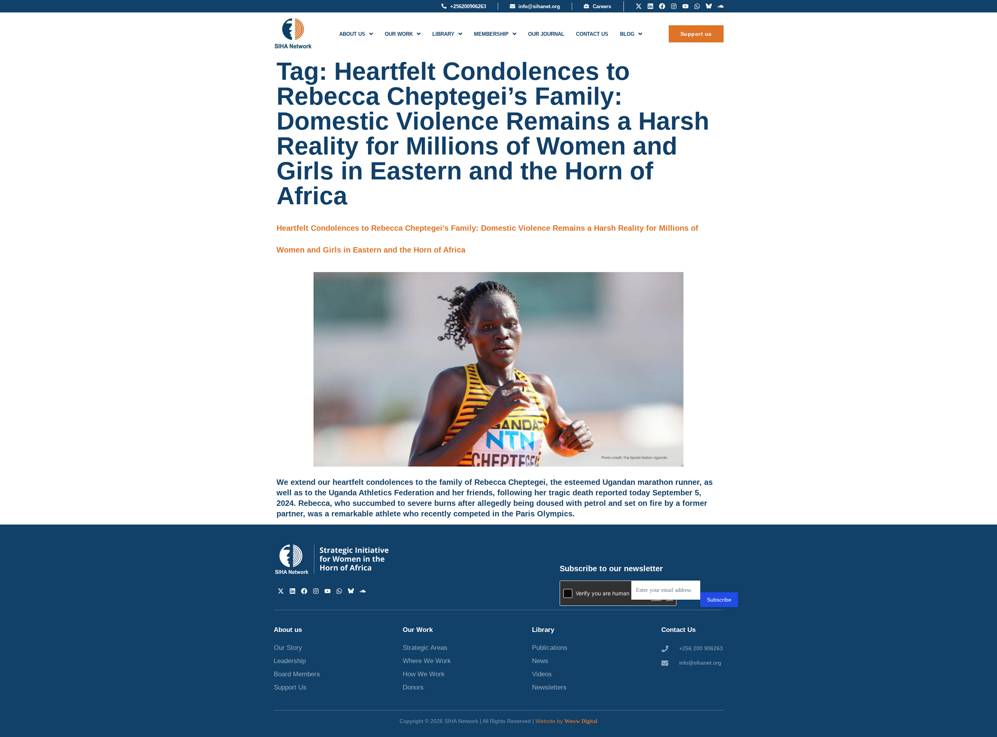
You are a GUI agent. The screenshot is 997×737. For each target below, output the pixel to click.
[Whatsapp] (697, 6)
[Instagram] (674, 6)
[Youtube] (685, 6)
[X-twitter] (639, 6)
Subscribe (719, 600)
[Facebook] (662, 6)
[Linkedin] (650, 6)
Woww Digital (580, 721)
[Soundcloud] (720, 6)
